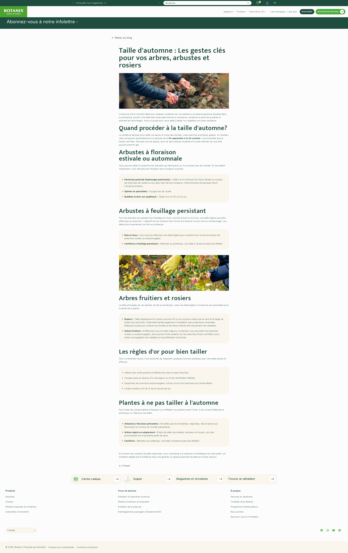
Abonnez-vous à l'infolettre (244, 516)
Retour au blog (123, 37)
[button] (229, 12)
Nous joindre (237, 511)
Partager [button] (126, 465)
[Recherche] (248, 3)
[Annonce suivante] (159, 3)
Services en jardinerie (241, 496)
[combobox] (207, 3)
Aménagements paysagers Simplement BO (139, 511)
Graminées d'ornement (17, 511)
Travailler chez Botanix (242, 501)
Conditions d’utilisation (87, 547)
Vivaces (9, 501)
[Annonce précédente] (73, 3)
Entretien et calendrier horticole (134, 496)
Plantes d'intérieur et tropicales (133, 501)
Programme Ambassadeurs (244, 506)
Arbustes (10, 496)
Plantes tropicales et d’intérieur (21, 506)
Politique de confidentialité (61, 547)
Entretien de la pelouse (129, 506)
